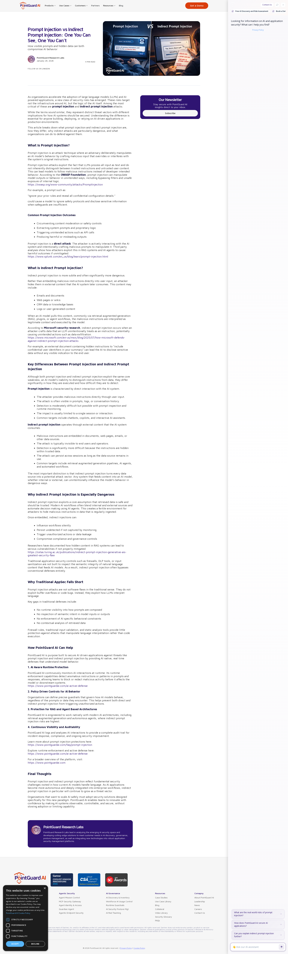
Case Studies (161, 897)
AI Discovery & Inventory (118, 897)
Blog (121, 5)
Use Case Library (163, 901)
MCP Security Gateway (70, 901)
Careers (198, 909)
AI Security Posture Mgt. (117, 909)
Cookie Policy (139, 948)
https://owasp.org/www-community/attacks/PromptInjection (65, 184)
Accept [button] (15, 944)
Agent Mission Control (69, 897)
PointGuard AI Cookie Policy (18, 913)
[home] (30, 5)
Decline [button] (35, 944)
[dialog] (25, 918)
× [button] (45, 888)
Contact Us (199, 913)
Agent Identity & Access (70, 905)
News (197, 905)
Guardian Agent (66, 909)
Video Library (161, 913)
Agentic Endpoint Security (71, 913)
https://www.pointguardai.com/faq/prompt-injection (60, 744)
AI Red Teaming (113, 913)
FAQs (157, 920)
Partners (95, 5)
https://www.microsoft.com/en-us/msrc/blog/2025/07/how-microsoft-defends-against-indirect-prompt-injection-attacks (76, 339)
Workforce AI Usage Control (119, 901)
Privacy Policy (126, 948)
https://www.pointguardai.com (46, 762)
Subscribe (170, 113)
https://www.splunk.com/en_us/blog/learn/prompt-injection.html (68, 256)
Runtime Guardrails (115, 905)
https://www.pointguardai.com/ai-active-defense (58, 685)
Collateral (159, 909)
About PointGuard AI (204, 897)
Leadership (199, 901)
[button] (50, 5)
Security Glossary (163, 916)
